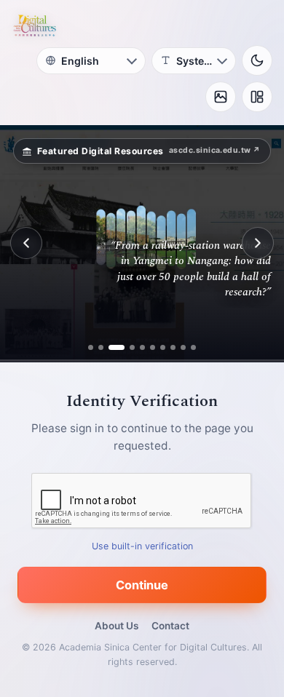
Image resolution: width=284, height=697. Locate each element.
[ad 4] (127, 347)
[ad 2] (100, 347)
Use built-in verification (142, 545)
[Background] (220, 96)
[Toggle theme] (257, 60)
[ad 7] (162, 347)
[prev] (26, 243)
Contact (170, 626)
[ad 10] (193, 347)
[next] (258, 243)
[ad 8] (172, 347)
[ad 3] (111, 347)
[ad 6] (152, 347)
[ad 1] (90, 347)
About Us (116, 626)
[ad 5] (142, 347)
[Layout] (257, 96)
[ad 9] (183, 347)
